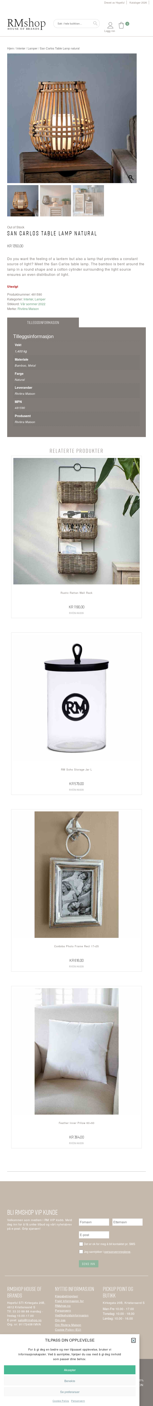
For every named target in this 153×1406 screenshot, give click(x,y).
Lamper (32, 48)
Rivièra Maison (28, 308)
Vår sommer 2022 (32, 304)
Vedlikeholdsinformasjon (72, 1315)
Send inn (88, 1264)
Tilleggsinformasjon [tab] (43, 322)
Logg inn (109, 31)
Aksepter (70, 1370)
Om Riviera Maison (68, 1325)
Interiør (20, 48)
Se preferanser (69, 1392)
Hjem (10, 48)
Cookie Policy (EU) (68, 1329)
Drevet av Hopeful (114, 2)
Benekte (69, 1381)
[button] (133, 1340)
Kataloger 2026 (138, 2)
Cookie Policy (61, 1400)
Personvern (78, 1400)
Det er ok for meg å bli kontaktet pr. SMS (109, 1244)
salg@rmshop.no (30, 1320)
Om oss (60, 1320)
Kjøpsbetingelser (66, 1296)
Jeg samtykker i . (107, 1251)
